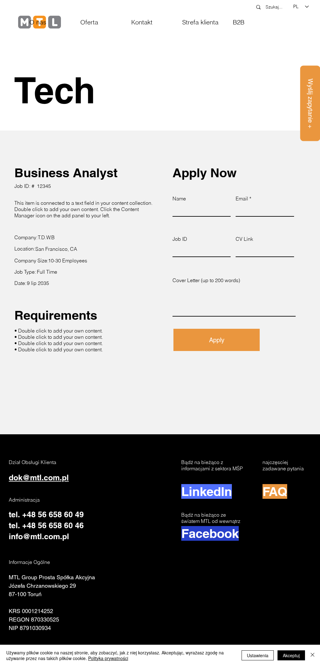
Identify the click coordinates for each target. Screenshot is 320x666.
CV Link (244, 238)
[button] (101, 22)
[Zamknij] (312, 655)
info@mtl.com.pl (39, 536)
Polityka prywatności (108, 658)
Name (179, 198)
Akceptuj (291, 655)
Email (242, 198)
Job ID (179, 238)
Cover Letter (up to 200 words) (206, 280)
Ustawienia (257, 655)
